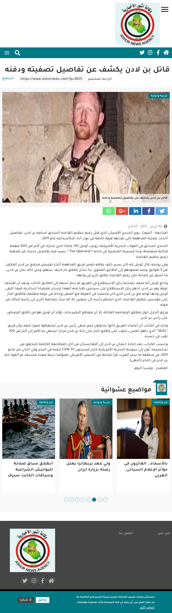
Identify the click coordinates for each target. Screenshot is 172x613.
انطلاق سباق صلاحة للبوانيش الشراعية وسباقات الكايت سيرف (30, 470)
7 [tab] (72, 500)
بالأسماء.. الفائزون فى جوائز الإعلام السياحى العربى (146, 470)
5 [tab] (83, 500)
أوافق (42, 600)
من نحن (164, 533)
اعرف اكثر (147, 608)
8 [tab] (66, 500)
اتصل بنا (126, 533)
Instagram (150, 52)
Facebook (158, 52)
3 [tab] (94, 500)
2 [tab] (100, 500)
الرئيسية (166, 52)
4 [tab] (88, 500)
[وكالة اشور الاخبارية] (137, 24)
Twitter (142, 52)
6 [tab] (77, 500)
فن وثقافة (161, 402)
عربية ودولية (159, 96)
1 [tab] (105, 500)
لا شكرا (25, 600)
